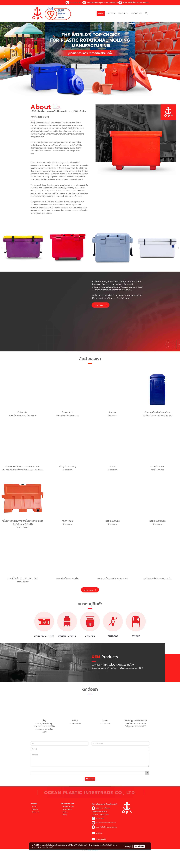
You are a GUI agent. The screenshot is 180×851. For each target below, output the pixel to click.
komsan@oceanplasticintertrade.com (102, 2)
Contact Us (35, 812)
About (34, 806)
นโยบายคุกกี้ (49, 847)
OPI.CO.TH (99, 833)
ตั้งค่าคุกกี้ (128, 846)
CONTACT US (136, 13)
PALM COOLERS (101, 839)
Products (35, 809)
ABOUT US (110, 13)
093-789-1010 (75, 2)
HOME (100, 13)
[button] (146, 13)
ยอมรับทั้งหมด (139, 846)
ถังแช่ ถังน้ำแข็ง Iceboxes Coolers (136, 2)
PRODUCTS (123, 13)
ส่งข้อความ (91, 779)
